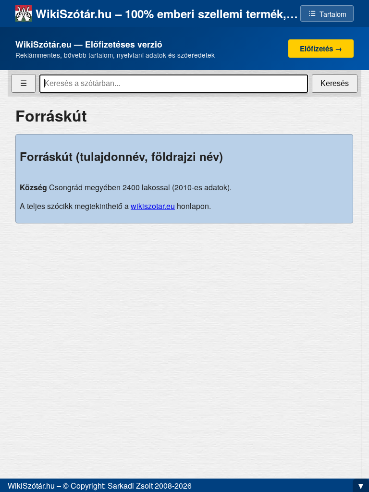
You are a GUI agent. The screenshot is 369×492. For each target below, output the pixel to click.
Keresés (334, 83)
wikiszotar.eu (153, 205)
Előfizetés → (321, 48)
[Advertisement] (184, 298)
